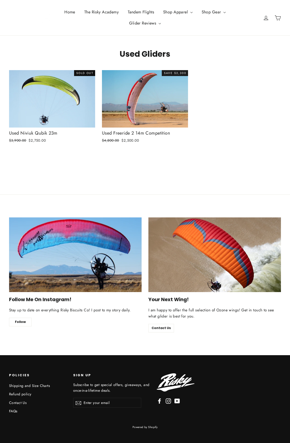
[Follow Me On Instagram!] (75, 254)
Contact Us (161, 328)
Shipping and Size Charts (29, 385)
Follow (20, 322)
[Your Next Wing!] (214, 254)
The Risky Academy (101, 12)
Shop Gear (212, 12)
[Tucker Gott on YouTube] (177, 401)
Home (69, 12)
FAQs (13, 411)
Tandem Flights (141, 12)
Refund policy (20, 394)
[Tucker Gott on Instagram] (168, 401)
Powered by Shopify (145, 427)
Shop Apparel (176, 12)
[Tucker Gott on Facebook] (159, 401)
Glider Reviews (143, 23)
